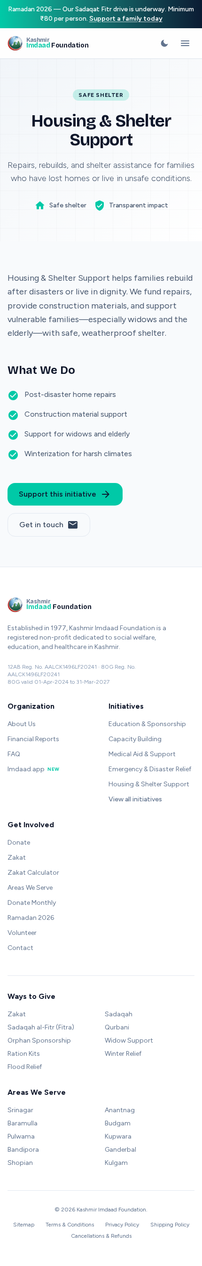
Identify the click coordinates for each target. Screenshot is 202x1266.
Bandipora (23, 1150)
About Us (22, 724)
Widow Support (129, 1040)
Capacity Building (135, 739)
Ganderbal (120, 1150)
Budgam (118, 1123)
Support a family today (126, 19)
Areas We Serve (30, 888)
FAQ (14, 754)
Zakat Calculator (33, 873)
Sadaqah (118, 1014)
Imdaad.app (34, 769)
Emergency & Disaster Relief (150, 769)
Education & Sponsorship (147, 724)
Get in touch (48, 524)
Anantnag (120, 1110)
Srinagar (20, 1110)
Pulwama (21, 1136)
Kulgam (116, 1163)
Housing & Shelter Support (149, 784)
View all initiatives (135, 799)
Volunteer (22, 933)
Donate (19, 843)
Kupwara (118, 1136)
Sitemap (23, 1224)
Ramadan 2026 (31, 918)
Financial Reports (33, 739)
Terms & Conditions (70, 1224)
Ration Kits (24, 1054)
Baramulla (23, 1123)
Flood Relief (25, 1067)
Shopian (20, 1163)
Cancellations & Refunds (101, 1236)
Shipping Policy (169, 1224)
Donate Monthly (32, 903)
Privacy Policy (122, 1224)
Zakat (17, 858)
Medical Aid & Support (142, 754)
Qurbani (117, 1027)
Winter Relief (123, 1054)
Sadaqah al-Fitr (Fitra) (41, 1027)
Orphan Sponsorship (39, 1040)
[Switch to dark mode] (164, 43)
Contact (20, 948)
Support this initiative (65, 494)
